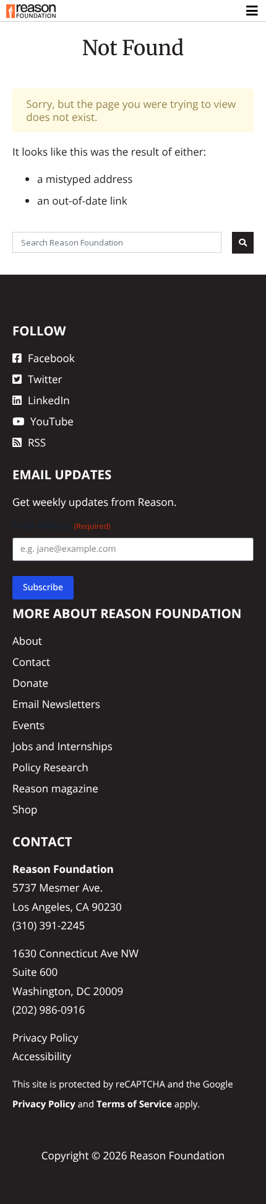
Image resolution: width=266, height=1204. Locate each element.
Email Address (61, 526)
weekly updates (70, 502)
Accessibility (41, 1056)
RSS (37, 442)
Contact (31, 662)
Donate (30, 683)
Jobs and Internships (62, 746)
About (27, 641)
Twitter (45, 379)
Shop (24, 809)
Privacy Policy (45, 1037)
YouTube (52, 421)
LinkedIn (49, 400)
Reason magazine (55, 788)
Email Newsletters (56, 704)
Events (28, 725)
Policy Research (50, 767)
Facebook (51, 358)
